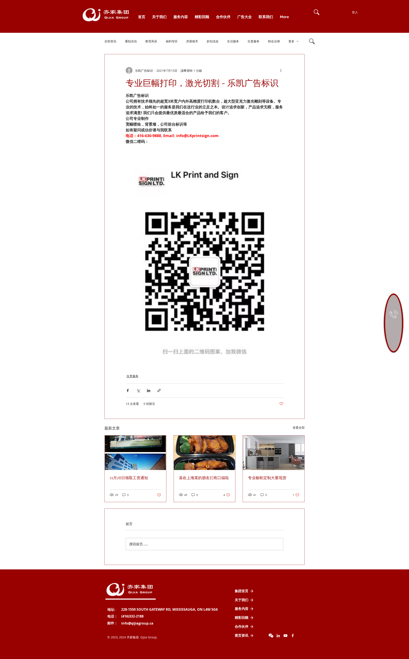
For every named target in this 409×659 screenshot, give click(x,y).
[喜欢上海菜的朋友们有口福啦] (204, 453)
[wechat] (271, 635)
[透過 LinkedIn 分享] (149, 390)
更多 (291, 41)
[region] (393, 323)
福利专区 (172, 41)
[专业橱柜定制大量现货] (273, 453)
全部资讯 (110, 41)
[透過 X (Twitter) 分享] (138, 390)
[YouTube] (285, 635)
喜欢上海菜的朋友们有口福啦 (204, 478)
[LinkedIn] (278, 635)
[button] (316, 12)
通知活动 (131, 41)
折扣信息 (213, 41)
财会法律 (274, 41)
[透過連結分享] (159, 390)
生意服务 (253, 41)
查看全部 (299, 427)
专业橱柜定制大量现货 (267, 478)
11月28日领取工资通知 (129, 478)
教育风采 (151, 41)
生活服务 (233, 41)
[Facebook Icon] (292, 635)
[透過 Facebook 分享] (128, 390)
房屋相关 (192, 41)
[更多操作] (280, 70)
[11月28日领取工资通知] (135, 453)
